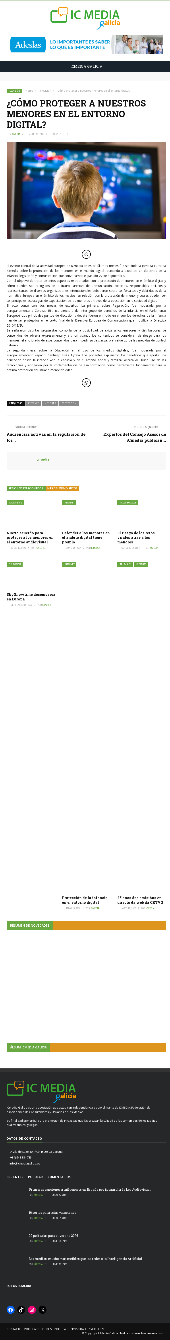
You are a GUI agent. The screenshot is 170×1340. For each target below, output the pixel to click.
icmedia (16, 134)
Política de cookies (38, 1329)
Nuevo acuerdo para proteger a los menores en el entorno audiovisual (30, 538)
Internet (70, 502)
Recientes (15, 1177)
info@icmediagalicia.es (25, 1163)
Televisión (14, 90)
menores (50, 403)
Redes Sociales (128, 502)
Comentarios (59, 1177)
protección (69, 403)
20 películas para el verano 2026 (53, 1235)
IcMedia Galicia (108, 1333)
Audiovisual (15, 502)
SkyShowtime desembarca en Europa (31, 596)
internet (33, 403)
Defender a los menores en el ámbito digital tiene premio (86, 538)
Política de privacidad (70, 1329)
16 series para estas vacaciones (30, 78)
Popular (35, 1177)
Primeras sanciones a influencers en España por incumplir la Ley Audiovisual (67, 74)
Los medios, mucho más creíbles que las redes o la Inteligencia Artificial (85, 1259)
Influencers (20, 989)
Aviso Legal (97, 1329)
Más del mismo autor (62, 488)
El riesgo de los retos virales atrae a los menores (136, 538)
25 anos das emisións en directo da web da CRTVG (140, 900)
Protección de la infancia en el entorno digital (85, 900)
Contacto (14, 1329)
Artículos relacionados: (26, 488)
